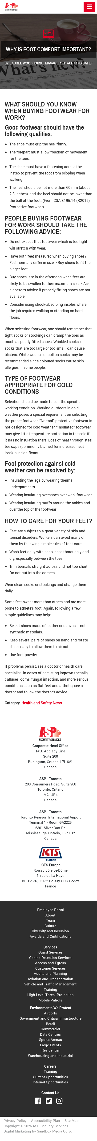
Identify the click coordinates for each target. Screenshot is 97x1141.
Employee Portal (50, 909)
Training (50, 989)
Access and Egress (50, 962)
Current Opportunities (50, 1076)
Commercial (50, 1028)
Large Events (50, 1045)
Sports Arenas (50, 1039)
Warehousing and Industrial (50, 1055)
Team (50, 920)
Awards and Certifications (50, 936)
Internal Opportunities (50, 1082)
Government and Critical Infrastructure (50, 1018)
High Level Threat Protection (50, 994)
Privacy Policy (15, 1120)
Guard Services (50, 952)
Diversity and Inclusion (50, 931)
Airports (50, 1013)
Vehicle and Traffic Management (50, 984)
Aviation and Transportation (50, 978)
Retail (50, 1023)
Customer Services (50, 968)
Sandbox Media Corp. (54, 1131)
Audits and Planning (50, 973)
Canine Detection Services (50, 957)
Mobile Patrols (50, 1000)
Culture (50, 925)
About (50, 915)
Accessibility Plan (45, 1120)
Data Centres (50, 1034)
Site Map (72, 1120)
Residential (50, 1050)
